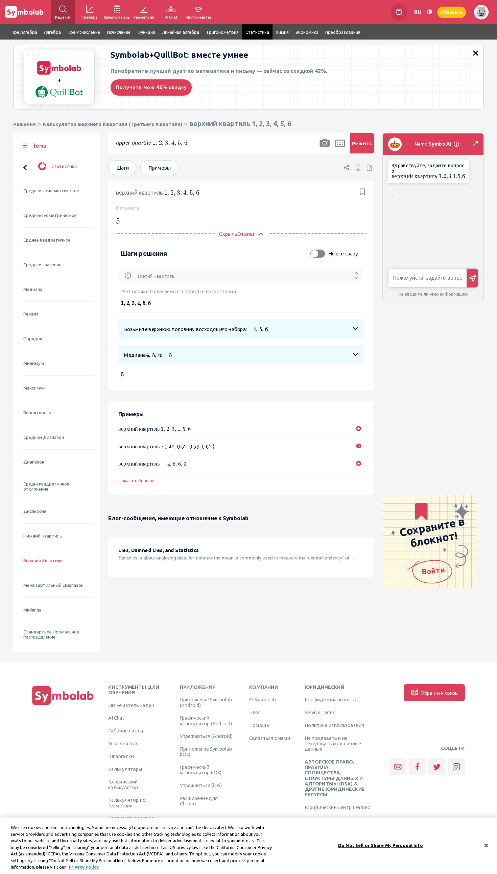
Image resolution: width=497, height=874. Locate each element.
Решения (24, 124)
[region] (248, 846)
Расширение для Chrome (199, 800)
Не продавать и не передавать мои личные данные (333, 743)
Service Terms (320, 712)
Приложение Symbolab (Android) (206, 702)
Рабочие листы (125, 730)
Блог (254, 712)
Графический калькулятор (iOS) (200, 770)
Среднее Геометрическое (50, 215)
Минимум (33, 363)
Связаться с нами (269, 738)
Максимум (34, 388)
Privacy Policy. (84, 867)
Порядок (32, 338)
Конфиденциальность (330, 699)
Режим (30, 314)
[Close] (486, 845)
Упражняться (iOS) (201, 785)
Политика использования (334, 725)
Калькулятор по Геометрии (127, 802)
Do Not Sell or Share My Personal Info (380, 845)
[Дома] (63, 704)
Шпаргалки (121, 756)
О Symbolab (262, 699)
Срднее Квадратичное (47, 240)
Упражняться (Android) (206, 736)
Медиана (32, 289)
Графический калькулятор (123, 784)
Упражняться (123, 743)
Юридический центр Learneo (337, 807)
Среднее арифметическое (51, 190)
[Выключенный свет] (429, 12)
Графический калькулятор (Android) (206, 720)
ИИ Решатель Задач (131, 705)
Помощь (259, 725)
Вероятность (37, 412)
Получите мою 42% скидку (151, 87)
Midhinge (32, 610)
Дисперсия (34, 511)
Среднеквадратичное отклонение (46, 486)
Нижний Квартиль (42, 536)
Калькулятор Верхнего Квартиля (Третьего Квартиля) (112, 124)
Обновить (451, 12)
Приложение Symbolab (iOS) (206, 751)
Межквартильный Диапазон (53, 585)
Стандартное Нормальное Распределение (51, 634)
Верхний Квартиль (43, 560)
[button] (325, 148)
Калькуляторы (125, 769)
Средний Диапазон (43, 437)
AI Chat (116, 718)
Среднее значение (42, 264)
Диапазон (33, 462)
